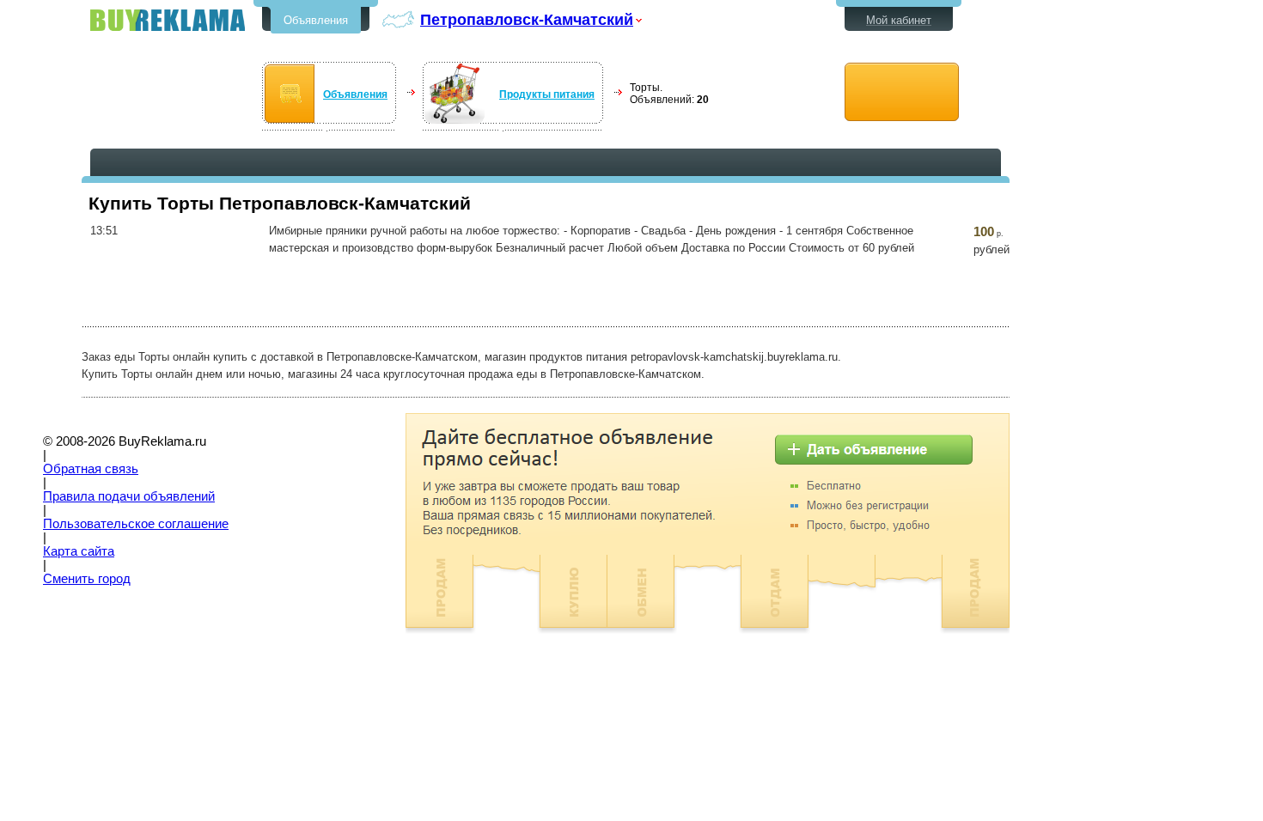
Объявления (316, 20)
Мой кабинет (898, 20)
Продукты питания (547, 94)
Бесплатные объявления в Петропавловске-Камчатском (167, 20)
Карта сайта (78, 551)
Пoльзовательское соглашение (136, 524)
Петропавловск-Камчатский (526, 19)
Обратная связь (90, 469)
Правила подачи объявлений (129, 496)
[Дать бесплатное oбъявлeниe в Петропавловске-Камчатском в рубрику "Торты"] (902, 92)
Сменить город (87, 579)
